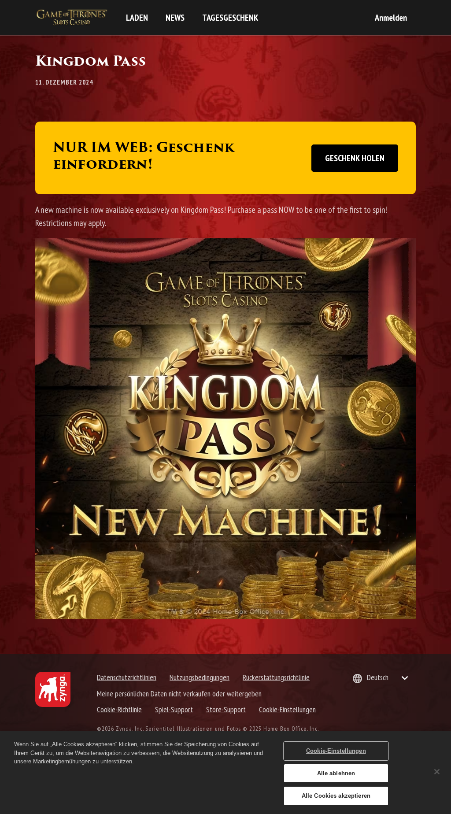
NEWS (175, 17)
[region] (225, 772)
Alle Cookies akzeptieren (336, 795)
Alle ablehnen (336, 773)
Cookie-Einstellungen (287, 709)
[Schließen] (437, 771)
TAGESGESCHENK (230, 17)
